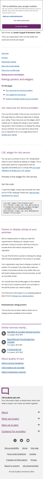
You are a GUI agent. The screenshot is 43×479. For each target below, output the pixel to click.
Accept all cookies (21, 26)
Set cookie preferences (21, 20)
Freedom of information (16, 460)
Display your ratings (9, 135)
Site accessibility (11, 448)
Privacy (34, 460)
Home (24, 448)
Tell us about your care (11, 397)
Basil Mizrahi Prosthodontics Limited (21, 340)
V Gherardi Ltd (14, 349)
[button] (21, 412)
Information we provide (13, 367)
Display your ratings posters (23, 296)
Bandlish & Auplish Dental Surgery (23, 331)
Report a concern (12, 466)
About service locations (13, 363)
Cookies (32, 454)
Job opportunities (31, 466)
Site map (35, 448)
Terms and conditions (16, 454)
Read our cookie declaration (13, 16)
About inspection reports (14, 372)
